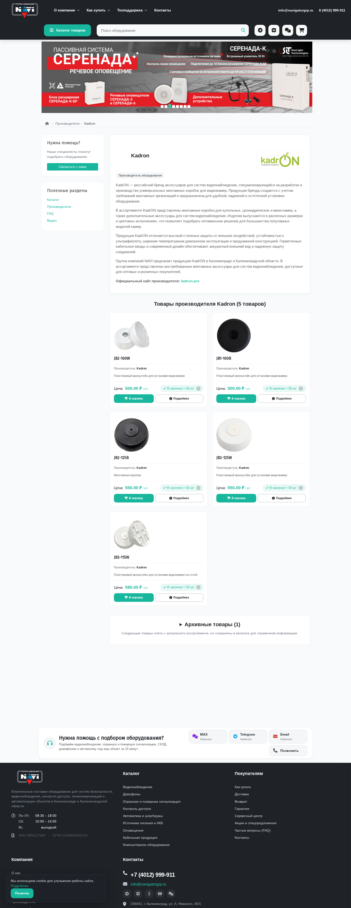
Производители (59, 206)
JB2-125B (121, 457)
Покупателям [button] (249, 773)
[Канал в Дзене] (149, 894)
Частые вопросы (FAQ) (253, 830)
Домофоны (131, 794)
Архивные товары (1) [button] (212, 624)
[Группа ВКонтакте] (138, 894)
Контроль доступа (137, 809)
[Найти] (243, 30)
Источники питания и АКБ (143, 823)
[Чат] (287, 30)
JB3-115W (121, 557)
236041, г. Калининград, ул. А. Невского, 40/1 (166, 904)
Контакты (162, 10)
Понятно (22, 893)
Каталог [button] (131, 773)
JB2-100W (122, 358)
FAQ (50, 213)
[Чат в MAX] (171, 894)
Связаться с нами (72, 167)
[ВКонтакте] (273, 30)
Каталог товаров (70, 30)
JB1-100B (223, 358)
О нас (16, 873)
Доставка (242, 794)
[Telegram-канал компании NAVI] (127, 894)
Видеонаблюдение (137, 787)
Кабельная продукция (140, 837)
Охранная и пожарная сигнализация (152, 801)
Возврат (241, 801)
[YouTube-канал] (160, 894)
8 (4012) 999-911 (332, 10)
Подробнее (19, 886)
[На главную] (25, 10)
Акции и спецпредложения (256, 823)
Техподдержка (130, 10)
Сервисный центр (248, 816)
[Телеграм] (260, 30)
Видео (52, 220)
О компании (64, 10)
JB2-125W (224, 457)
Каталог (53, 200)
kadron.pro (190, 281)
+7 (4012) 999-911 (153, 874)
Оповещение (133, 830)
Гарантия (242, 809)
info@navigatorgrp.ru (295, 10)
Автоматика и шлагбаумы (143, 816)
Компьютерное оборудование (146, 845)
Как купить (96, 10)
